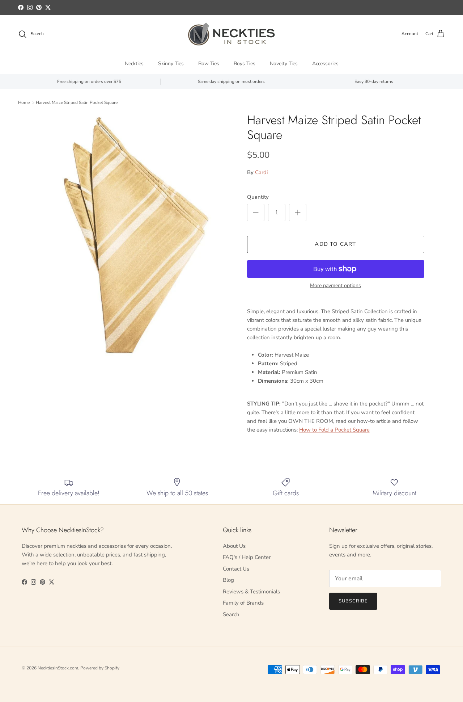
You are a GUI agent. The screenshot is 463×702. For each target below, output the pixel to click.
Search (231, 614)
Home (24, 102)
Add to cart (335, 244)
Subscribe (353, 601)
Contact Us (236, 568)
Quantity (258, 197)
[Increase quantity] (297, 212)
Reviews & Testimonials (251, 591)
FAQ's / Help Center (247, 557)
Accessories (325, 63)
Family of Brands (243, 602)
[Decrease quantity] (255, 212)
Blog (228, 580)
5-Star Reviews (245, 8)
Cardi (261, 172)
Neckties (134, 63)
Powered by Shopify (99, 668)
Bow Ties (208, 63)
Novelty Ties (284, 63)
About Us (234, 546)
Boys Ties (244, 63)
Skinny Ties (171, 63)
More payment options (335, 286)
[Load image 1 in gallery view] (135, 235)
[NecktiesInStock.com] (231, 34)
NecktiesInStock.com (58, 668)
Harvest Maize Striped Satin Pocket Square (77, 102)
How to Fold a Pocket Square (334, 429)
